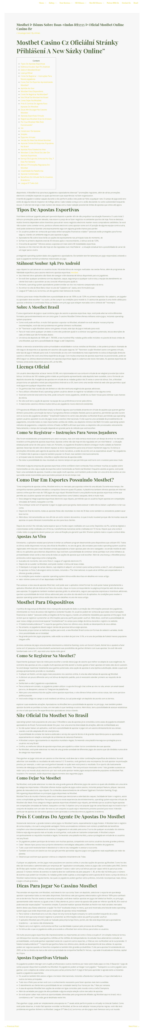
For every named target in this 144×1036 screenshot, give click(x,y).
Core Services (65, 2)
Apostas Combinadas (29, 174)
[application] (45, 2)
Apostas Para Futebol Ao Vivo (33, 149)
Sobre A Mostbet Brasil (30, 70)
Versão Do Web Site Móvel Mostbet (36, 140)
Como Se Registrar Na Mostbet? (34, 94)
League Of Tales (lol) (29, 183)
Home (41, 2)
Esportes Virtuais (28, 137)
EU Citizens (79, 2)
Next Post (134, 1026)
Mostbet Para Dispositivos (32, 91)
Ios (22, 128)
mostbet (74, 272)
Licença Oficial (26, 73)
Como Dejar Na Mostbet (31, 100)
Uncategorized (24, 33)
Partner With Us (113, 2)
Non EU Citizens (95, 2)
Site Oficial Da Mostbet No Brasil (34, 97)
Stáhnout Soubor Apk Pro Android (35, 67)
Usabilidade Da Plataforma (32, 171)
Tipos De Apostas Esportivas (33, 64)
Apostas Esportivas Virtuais (32, 116)
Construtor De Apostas (30, 131)
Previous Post (12, 1026)
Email (136, 2)
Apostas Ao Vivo (27, 88)
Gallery (51, 2)
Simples (24, 134)
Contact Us (126, 2)
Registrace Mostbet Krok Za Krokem (36, 119)
